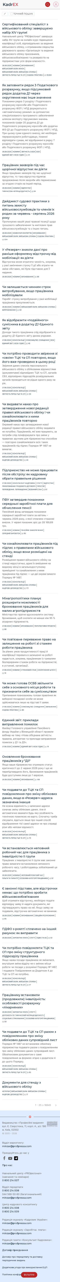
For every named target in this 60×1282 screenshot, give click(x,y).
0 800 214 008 (10, 1190)
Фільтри (29, 1274)
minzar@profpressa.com (17, 1146)
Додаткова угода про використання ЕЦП (24, 1267)
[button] (47, 4)
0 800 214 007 (10, 1180)
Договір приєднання (15, 1250)
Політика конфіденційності (17, 1274)
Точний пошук (23, 14)
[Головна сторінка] (10, 4)
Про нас (7, 1165)
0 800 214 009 (10, 1211)
